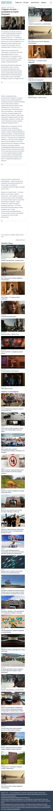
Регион (26, 2)
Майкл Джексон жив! (6, 388)
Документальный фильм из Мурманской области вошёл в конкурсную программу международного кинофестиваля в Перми (12, 709)
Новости (18, 2)
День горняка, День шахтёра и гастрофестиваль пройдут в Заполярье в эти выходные (12, 450)
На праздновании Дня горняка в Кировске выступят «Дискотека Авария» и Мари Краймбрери (12, 670)
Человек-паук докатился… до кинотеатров (12, 260)
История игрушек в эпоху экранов (10, 371)
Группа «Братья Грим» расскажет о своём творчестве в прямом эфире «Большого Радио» (12, 429)
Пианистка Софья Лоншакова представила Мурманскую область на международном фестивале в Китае (12, 531)
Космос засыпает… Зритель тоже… (10, 334)
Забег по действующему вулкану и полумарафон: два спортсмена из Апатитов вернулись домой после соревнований (12, 551)
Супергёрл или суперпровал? (8, 316)
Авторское (35, 2)
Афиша (43, 2)
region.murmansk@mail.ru (13, 809)
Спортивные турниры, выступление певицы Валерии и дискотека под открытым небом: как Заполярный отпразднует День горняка (12, 592)
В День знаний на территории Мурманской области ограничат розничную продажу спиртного (12, 471)
